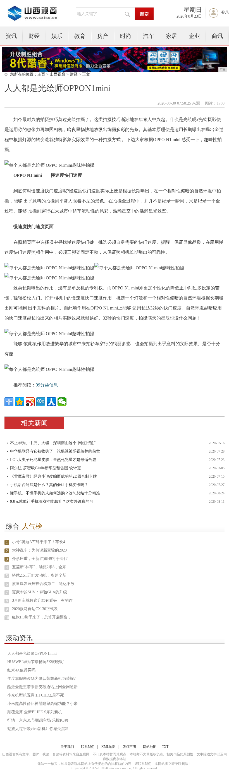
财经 (34, 36)
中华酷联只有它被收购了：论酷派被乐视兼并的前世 (55, 451)
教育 (79, 36)
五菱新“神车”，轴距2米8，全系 (39, 567)
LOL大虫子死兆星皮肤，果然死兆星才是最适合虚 (53, 460)
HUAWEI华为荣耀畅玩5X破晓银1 (36, 662)
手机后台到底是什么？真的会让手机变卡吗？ (49, 485)
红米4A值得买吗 (21, 670)
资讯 (11, 36)
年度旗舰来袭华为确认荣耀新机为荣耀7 (41, 678)
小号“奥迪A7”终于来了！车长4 (38, 542)
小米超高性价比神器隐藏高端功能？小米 (42, 704)
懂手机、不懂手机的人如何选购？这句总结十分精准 (55, 493)
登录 (225, 12)
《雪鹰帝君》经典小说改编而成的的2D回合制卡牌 (53, 476)
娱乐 (57, 36)
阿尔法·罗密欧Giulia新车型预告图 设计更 (45, 468)
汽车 (148, 36)
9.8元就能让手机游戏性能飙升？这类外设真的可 (51, 501)
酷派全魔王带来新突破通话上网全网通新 (42, 687)
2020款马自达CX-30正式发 (35, 609)
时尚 (125, 36)
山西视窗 (57, 74)
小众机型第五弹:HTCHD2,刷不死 (35, 695)
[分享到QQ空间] (19, 401)
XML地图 (108, 747)
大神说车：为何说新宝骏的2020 (39, 550)
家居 (171, 36)
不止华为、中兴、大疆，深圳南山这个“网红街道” (53, 443)
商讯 (217, 36)
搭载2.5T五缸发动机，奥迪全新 (39, 575)
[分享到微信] (62, 401)
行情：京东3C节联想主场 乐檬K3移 (37, 720)
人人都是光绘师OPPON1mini (32, 653)
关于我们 (67, 747)
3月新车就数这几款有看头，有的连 (42, 600)
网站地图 (149, 747)
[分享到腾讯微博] (40, 401)
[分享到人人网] (51, 401)
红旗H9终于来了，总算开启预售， (41, 617)
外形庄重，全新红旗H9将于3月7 (40, 559)
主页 (41, 74)
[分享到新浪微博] (30, 401)
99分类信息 (47, 385)
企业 (194, 36)
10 (7, 618)
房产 (102, 36)
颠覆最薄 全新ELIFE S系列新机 (34, 712)
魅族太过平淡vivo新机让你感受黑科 (38, 729)
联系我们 (87, 747)
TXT (165, 747)
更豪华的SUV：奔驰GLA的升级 (39, 592)
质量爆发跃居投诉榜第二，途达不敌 (43, 584)
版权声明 (129, 747)
